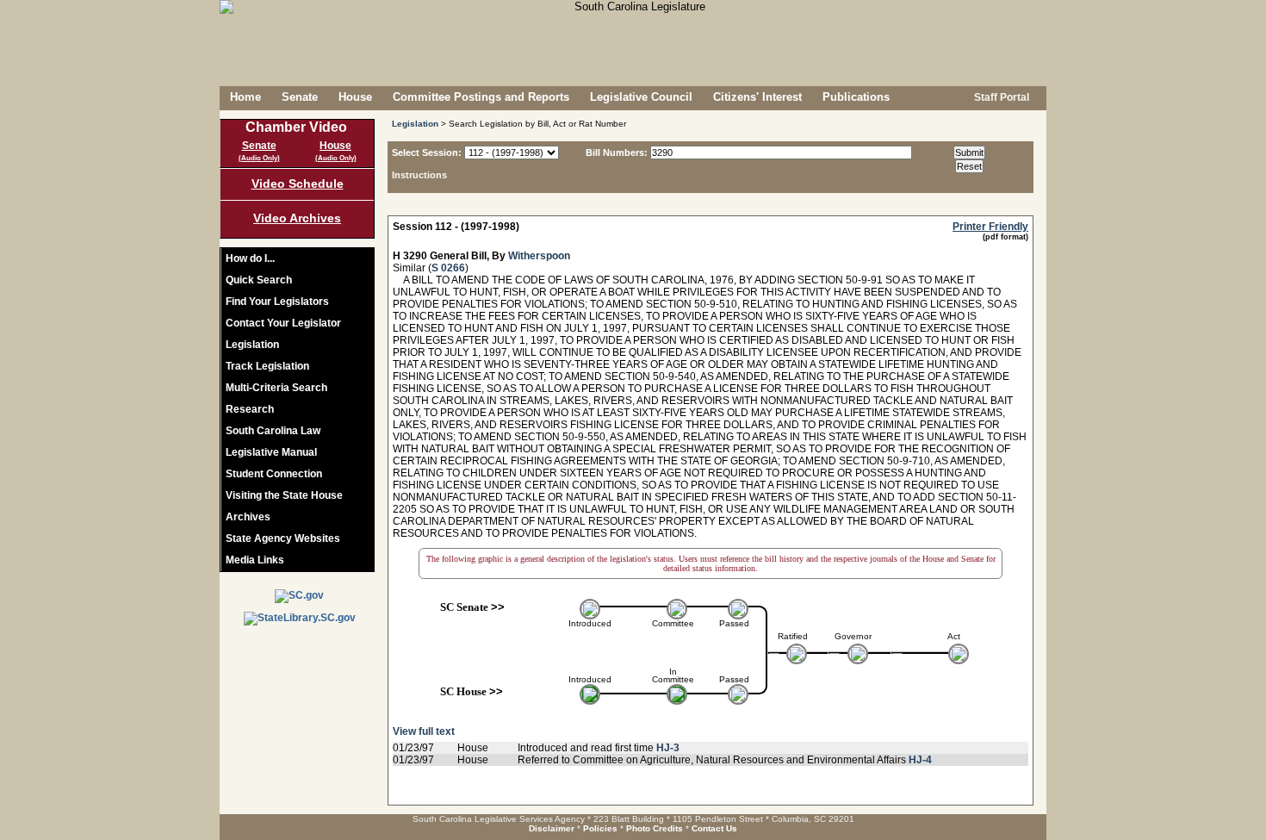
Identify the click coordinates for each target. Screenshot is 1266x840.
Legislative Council (641, 96)
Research (250, 409)
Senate (300, 96)
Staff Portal (1000, 97)
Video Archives (297, 218)
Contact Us (714, 828)
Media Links (255, 560)
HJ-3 (668, 748)
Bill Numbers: (617, 152)
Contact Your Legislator (283, 323)
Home (245, 96)
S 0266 (448, 268)
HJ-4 (920, 760)
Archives (248, 517)
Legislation (252, 345)
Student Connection (274, 474)
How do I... (250, 258)
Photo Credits (654, 828)
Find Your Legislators (277, 302)
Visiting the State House (284, 495)
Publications (856, 96)
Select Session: (427, 152)
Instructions (419, 175)
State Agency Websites (283, 538)
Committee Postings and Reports (481, 96)
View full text (424, 731)
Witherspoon (539, 256)
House (355, 96)
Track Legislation (267, 366)
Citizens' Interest (757, 96)
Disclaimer (551, 828)
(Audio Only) (259, 158)
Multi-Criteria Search (276, 388)
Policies (600, 828)
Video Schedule (297, 183)
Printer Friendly (990, 227)
